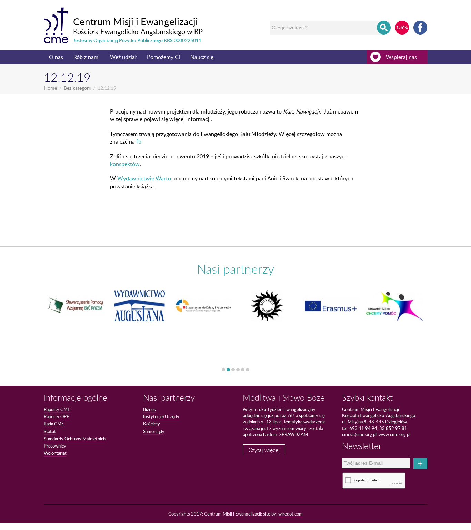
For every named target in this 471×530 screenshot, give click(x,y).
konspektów (125, 164)
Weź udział (123, 57)
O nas (56, 57)
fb (138, 141)
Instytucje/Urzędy (161, 416)
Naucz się (201, 57)
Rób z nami (86, 57)
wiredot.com (290, 514)
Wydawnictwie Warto (144, 178)
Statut (50, 431)
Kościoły (151, 424)
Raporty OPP (56, 416)
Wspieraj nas (401, 57)
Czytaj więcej (264, 450)
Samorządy (153, 431)
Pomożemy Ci (163, 57)
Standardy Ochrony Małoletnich (75, 438)
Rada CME (54, 424)
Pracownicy (55, 446)
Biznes (149, 409)
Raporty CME (57, 409)
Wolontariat (55, 453)
